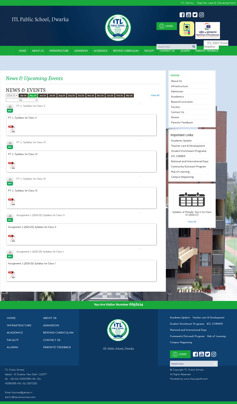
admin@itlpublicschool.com (20, 397)
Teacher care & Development (188, 145)
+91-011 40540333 (20, 378)
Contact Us (167, 50)
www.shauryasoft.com (196, 378)
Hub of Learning (180, 171)
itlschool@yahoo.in (22, 392)
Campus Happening (182, 176)
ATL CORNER (178, 156)
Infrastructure (59, 50)
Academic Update (181, 140)
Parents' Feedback (182, 122)
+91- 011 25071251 (27, 383)
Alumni (185, 50)
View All (155, 95)
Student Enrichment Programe (188, 150)
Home (22, 50)
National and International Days (189, 161)
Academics (100, 50)
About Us (38, 50)
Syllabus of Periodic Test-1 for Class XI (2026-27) (192, 213)
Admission (81, 50)
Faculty (149, 50)
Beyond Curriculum (125, 50)
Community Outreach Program (188, 166)
